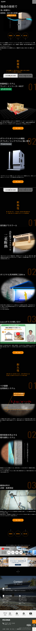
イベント (34, 629)
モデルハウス (34, 622)
